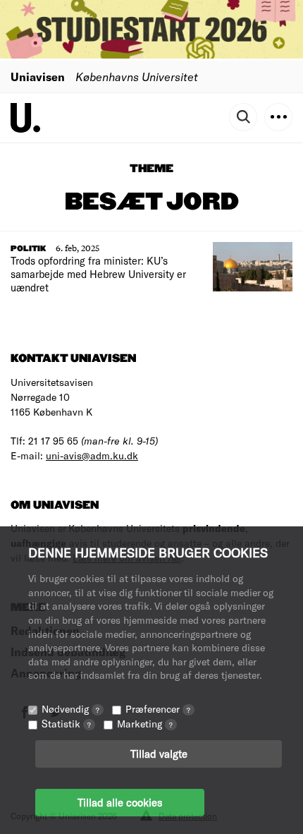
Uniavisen (38, 76)
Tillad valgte (158, 753)
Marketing (145, 724)
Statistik (66, 724)
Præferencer (157, 709)
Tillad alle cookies (120, 802)
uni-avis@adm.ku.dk (92, 455)
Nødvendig (70, 709)
